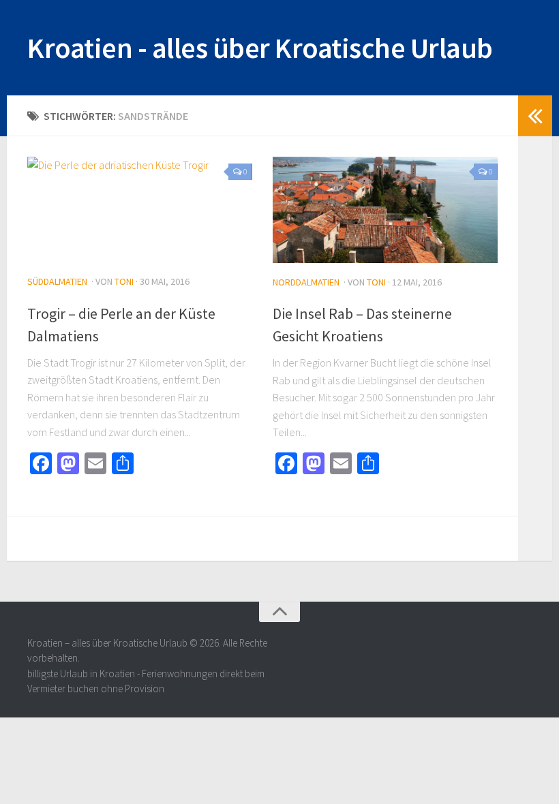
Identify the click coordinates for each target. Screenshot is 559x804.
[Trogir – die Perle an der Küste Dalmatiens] (139, 209)
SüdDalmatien (57, 281)
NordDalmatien (306, 282)
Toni (124, 281)
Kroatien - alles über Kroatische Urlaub (260, 47)
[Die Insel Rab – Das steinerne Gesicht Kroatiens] (385, 210)
